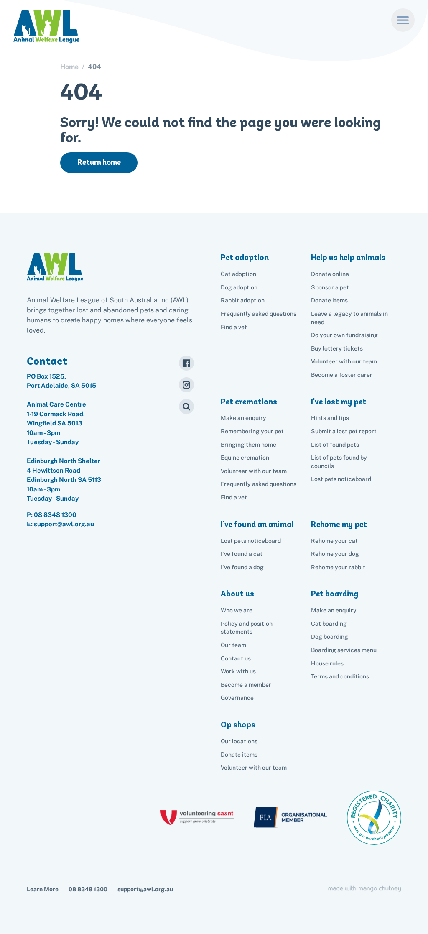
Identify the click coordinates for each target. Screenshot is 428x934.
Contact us (236, 658)
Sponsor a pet (330, 287)
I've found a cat (241, 553)
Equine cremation (245, 457)
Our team (233, 645)
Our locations (239, 741)
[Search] (186, 406)
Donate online (330, 274)
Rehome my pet (339, 524)
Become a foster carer (341, 374)
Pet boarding (334, 594)
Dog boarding (329, 636)
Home (69, 67)
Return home (99, 162)
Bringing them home (248, 444)
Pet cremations (249, 402)
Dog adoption (239, 287)
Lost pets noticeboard (341, 479)
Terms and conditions (340, 676)
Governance (237, 697)
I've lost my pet (338, 402)
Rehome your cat (334, 540)
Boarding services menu (344, 650)
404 (94, 67)
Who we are (236, 610)
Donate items (329, 300)
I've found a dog (242, 567)
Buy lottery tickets (337, 348)
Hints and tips (330, 418)
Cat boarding (329, 623)
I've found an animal (257, 524)
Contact (47, 361)
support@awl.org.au (145, 889)
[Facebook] (186, 363)
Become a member (246, 684)
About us (237, 594)
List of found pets (335, 444)
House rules (327, 663)
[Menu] (403, 20)
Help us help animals (348, 257)
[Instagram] (186, 384)
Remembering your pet (252, 431)
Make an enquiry (334, 610)
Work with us (238, 671)
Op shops (238, 724)
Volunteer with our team (344, 361)
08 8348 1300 (55, 514)
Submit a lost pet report (344, 431)
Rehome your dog (335, 553)
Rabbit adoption (243, 300)
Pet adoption (245, 257)
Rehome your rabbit (338, 567)
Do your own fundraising (344, 335)
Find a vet (234, 327)
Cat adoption (238, 274)
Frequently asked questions (258, 313)
